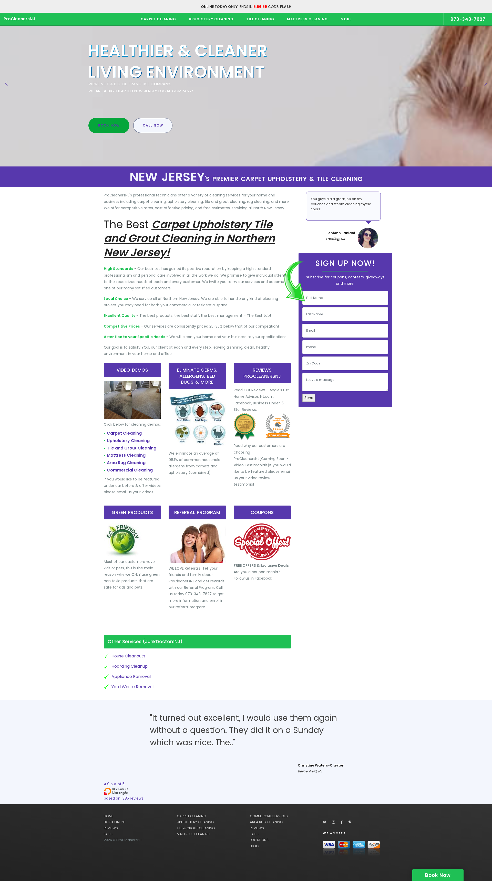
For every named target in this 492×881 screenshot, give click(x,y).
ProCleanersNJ (19, 19)
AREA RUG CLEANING (266, 822)
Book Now (109, 125)
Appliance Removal (131, 676)
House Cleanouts (128, 656)
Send (308, 397)
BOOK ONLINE (115, 822)
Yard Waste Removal (132, 687)
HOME (109, 816)
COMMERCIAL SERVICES (269, 816)
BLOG (254, 846)
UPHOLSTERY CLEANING (195, 822)
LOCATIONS (259, 839)
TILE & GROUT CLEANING (196, 828)
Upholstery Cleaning (128, 441)
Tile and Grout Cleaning (131, 448)
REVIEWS (111, 828)
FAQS (108, 834)
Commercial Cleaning (130, 470)
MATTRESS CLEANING (193, 834)
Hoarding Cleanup (129, 666)
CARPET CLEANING (191, 816)
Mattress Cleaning (126, 455)
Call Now (153, 125)
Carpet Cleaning (124, 433)
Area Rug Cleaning (126, 463)
